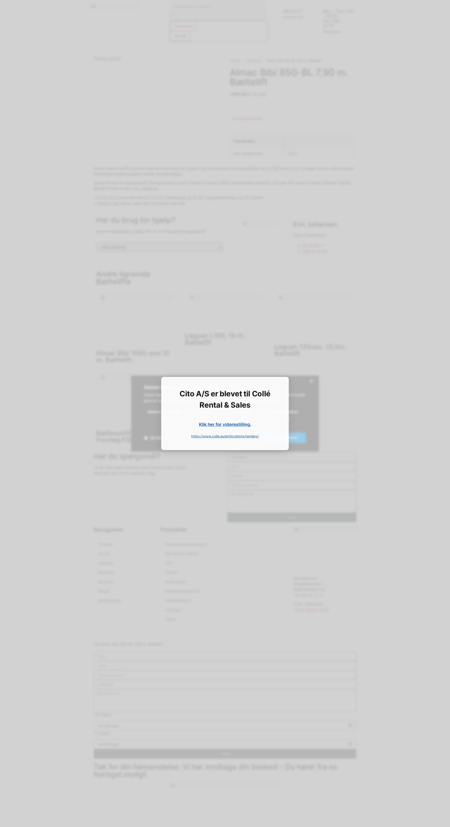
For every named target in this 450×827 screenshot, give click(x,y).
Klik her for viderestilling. (225, 424)
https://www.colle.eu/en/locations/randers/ (225, 436)
